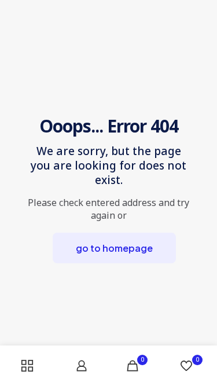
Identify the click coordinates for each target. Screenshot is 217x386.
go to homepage (114, 248)
